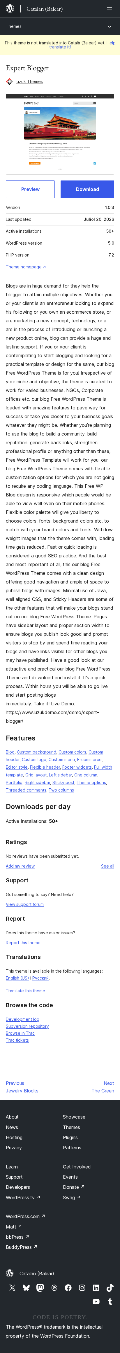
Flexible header (45, 767)
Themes (14, 26)
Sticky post (63, 782)
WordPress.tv (23, 1197)
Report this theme (23, 942)
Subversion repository (27, 1026)
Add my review (20, 866)
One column (85, 774)
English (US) (17, 978)
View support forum (25, 904)
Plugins (70, 1137)
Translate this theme (25, 990)
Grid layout (36, 774)
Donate (74, 1187)
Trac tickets (17, 1040)
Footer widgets (77, 767)
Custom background (36, 751)
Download (87, 189)
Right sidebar (37, 782)
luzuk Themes (29, 81)
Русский (40, 978)
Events (70, 1177)
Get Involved (77, 1167)
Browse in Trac (20, 1033)
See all (107, 866)
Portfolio (14, 782)
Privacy (14, 1147)
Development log (22, 1019)
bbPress (17, 1237)
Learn (12, 1167)
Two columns (61, 789)
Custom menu (62, 759)
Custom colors (72, 751)
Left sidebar (60, 774)
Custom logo (34, 759)
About (12, 1117)
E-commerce (89, 759)
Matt (14, 1227)
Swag (72, 1197)
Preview (30, 189)
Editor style (17, 767)
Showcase (74, 1117)
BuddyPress (22, 1247)
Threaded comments (26, 789)
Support (14, 1177)
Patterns (72, 1147)
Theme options (91, 782)
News (12, 1127)
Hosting (14, 1137)
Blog (10, 751)
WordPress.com (25, 1216)
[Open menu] (110, 8)
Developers (18, 1187)
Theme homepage (24, 266)
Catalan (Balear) (37, 1273)
